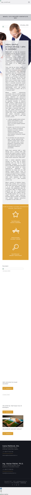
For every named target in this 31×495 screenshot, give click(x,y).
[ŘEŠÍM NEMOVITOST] (11, 2)
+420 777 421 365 (8, 451)
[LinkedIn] (16, 484)
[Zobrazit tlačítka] (1, 492)
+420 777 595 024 (8, 469)
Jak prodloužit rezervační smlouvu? (12, 429)
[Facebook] (12, 484)
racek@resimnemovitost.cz (9, 473)
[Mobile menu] (29, 2)
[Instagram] (18, 484)
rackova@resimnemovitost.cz (9, 455)
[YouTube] (14, 484)
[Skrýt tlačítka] (4, 494)
